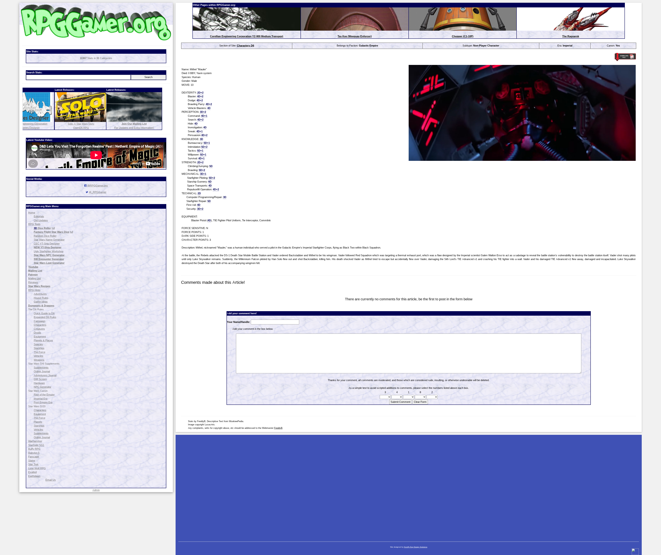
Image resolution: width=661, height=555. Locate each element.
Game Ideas (41, 301)
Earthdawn (34, 476)
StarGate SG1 (36, 445)
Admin (96, 490)
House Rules (41, 297)
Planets (38, 421)
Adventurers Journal (45, 375)
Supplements (41, 367)
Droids (37, 332)
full (53, 228)
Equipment (40, 336)
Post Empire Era (43, 402)
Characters (40, 324)
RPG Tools (34, 224)
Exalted (32, 472)
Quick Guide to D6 (44, 313)
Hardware (39, 383)
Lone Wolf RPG (37, 468)
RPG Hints (34, 290)
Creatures (39, 328)
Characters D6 (245, 45)
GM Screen (40, 379)
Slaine (31, 460)
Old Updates (41, 220)
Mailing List (34, 278)
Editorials (39, 216)
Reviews (33, 282)
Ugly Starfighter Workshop (48, 251)
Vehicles (38, 355)
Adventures (40, 293)
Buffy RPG (34, 448)
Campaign (39, 321)
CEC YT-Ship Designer (47, 243)
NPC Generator (42, 386)
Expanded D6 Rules (45, 317)
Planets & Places (43, 340)
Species (38, 344)
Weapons (39, 359)
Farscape (33, 456)
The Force (39, 352)
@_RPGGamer (97, 192)
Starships (39, 348)
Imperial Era (40, 398)
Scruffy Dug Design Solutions (415, 547)
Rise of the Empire (44, 394)
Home (31, 212)
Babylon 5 (33, 452)
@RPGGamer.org (97, 185)
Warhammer (35, 441)
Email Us (50, 479)
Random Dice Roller (45, 235)
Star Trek (33, 464)
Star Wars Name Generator (49, 239)
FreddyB (278, 428)
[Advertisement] (408, 486)
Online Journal (42, 371)
